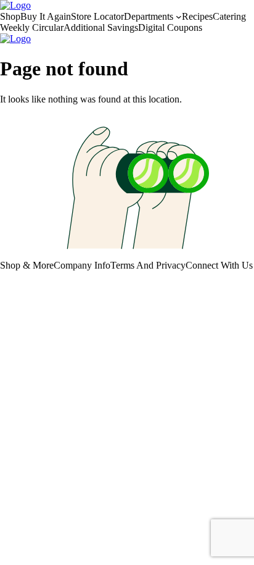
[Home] (15, 5)
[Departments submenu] (179, 17)
